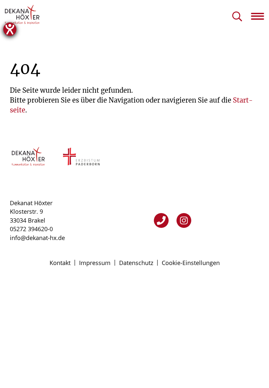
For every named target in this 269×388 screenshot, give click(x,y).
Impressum (95, 263)
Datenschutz (136, 263)
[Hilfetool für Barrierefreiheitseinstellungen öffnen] (9, 29)
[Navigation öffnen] (260, 16)
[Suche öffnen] (237, 17)
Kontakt (60, 263)
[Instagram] (183, 220)
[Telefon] (161, 220)
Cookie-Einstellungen (191, 263)
